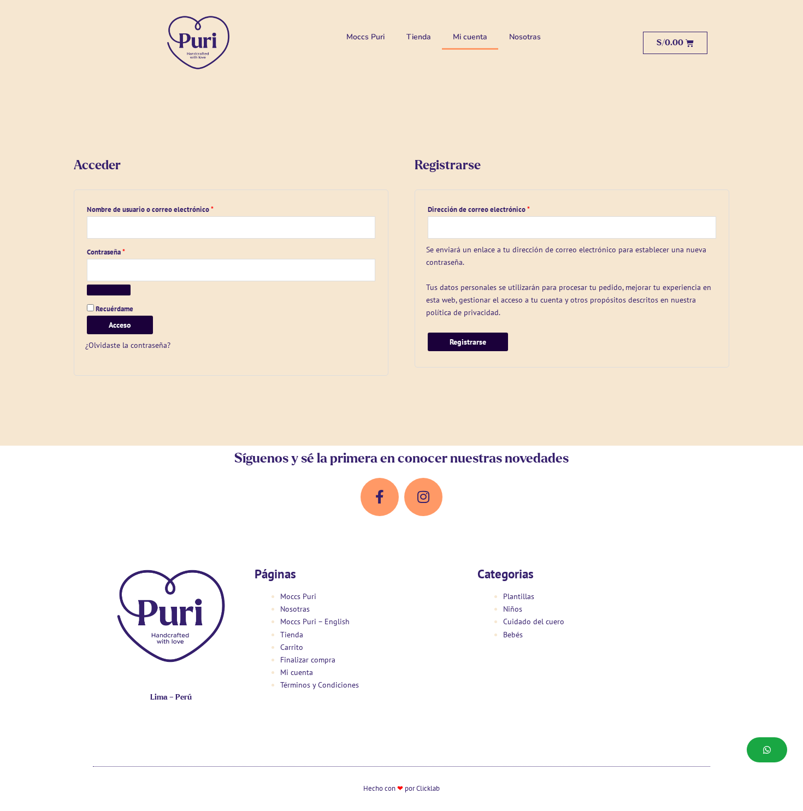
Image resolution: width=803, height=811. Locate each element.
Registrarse (468, 342)
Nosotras (525, 37)
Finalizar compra (307, 660)
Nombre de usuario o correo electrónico (168, 208)
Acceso (120, 325)
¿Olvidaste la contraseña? (127, 345)
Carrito (291, 647)
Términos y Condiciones (319, 685)
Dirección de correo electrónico (496, 208)
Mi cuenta (470, 37)
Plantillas (518, 596)
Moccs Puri (365, 37)
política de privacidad (462, 312)
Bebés (513, 635)
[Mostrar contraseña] (109, 290)
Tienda (418, 37)
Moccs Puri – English (315, 621)
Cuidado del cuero (533, 621)
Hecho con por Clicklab (401, 788)
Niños (512, 609)
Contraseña (123, 250)
